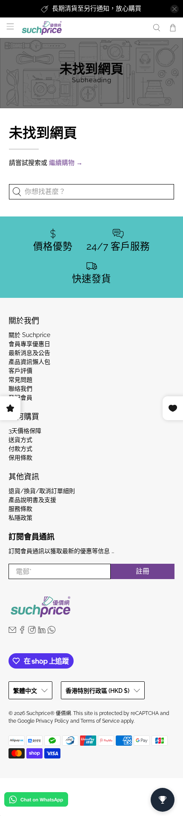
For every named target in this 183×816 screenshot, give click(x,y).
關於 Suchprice (29, 335)
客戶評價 (20, 370)
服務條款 (20, 508)
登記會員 (20, 397)
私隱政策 (20, 517)
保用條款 (20, 457)
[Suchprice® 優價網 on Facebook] (22, 631)
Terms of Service (100, 721)
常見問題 (20, 379)
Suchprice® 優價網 (48, 713)
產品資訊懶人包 (29, 361)
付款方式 (20, 448)
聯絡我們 (20, 388)
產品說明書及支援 (32, 499)
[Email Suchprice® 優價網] (12, 631)
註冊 (142, 571)
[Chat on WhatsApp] (36, 801)
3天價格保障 (25, 430)
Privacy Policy (52, 721)
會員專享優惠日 (29, 343)
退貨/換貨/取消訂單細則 (42, 490)
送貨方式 (20, 439)
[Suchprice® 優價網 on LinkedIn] (42, 631)
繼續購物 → (66, 163)
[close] (174, 9)
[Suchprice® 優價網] (82, 28)
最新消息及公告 (29, 352)
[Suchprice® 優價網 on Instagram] (32, 631)
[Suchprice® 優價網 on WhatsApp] (51, 631)
